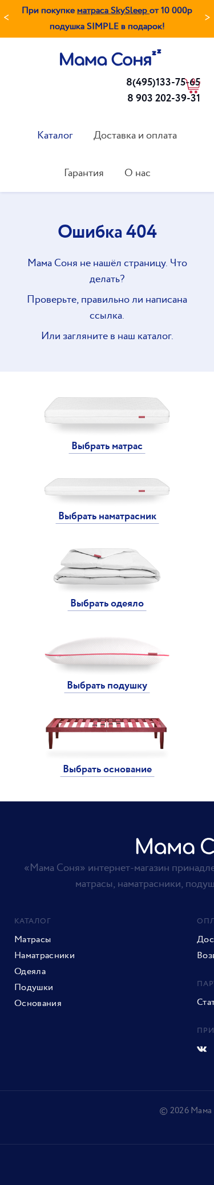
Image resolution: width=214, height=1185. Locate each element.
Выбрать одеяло (107, 603)
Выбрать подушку (107, 685)
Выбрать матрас (107, 446)
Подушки (33, 987)
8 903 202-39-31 (163, 98)
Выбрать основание (107, 769)
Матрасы (32, 940)
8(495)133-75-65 (163, 82)
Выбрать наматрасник (107, 516)
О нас (137, 173)
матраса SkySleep (113, 10)
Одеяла (30, 972)
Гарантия (84, 173)
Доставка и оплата (135, 135)
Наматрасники (44, 956)
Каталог (55, 135)
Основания (38, 1003)
